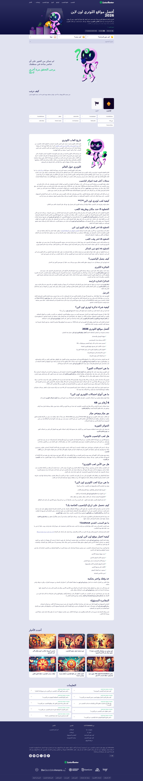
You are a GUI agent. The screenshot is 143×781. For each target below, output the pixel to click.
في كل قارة (41, 170)
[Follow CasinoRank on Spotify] (34, 755)
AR (112, 755)
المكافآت (71, 730)
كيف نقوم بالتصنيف (89, 738)
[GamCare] (87, 769)
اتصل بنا (89, 732)
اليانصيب (73, 2)
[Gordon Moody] (74, 769)
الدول (52, 2)
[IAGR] (105, 769)
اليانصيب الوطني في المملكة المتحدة (70, 230)
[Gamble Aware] (53, 769)
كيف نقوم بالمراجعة (89, 735)
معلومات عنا (89, 730)
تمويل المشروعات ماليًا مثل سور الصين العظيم (67, 146)
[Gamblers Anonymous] (97, 769)
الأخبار (30, 2)
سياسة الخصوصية (71, 738)
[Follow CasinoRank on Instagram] (44, 755)
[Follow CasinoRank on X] (41, 755)
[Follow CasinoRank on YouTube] (37, 755)
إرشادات (38, 2)
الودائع (57, 2)
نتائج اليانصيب (65, 2)
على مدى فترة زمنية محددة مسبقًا (45, 532)
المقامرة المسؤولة (71, 735)
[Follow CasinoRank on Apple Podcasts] (30, 755)
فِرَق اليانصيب (45, 2)
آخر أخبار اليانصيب (53, 730)
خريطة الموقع (89, 740)
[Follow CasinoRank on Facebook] (48, 755)
